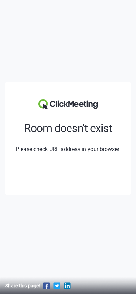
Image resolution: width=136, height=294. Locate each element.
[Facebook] (46, 285)
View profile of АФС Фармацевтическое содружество (68, 174)
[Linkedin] (67, 285)
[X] (56, 285)
